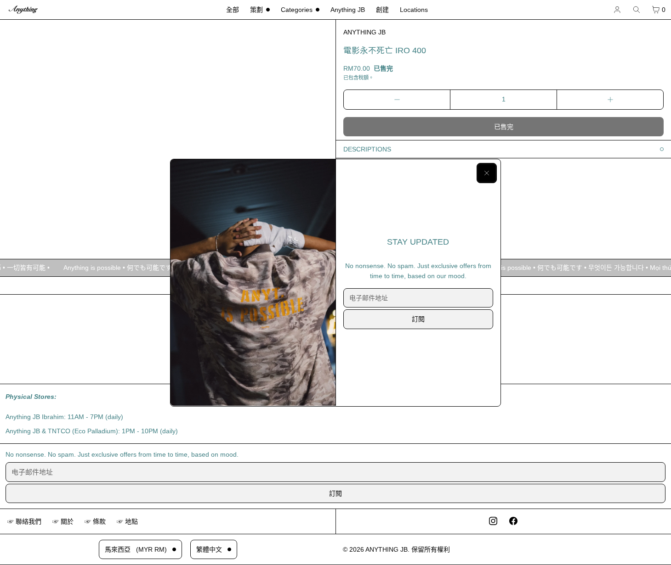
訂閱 (418, 319)
